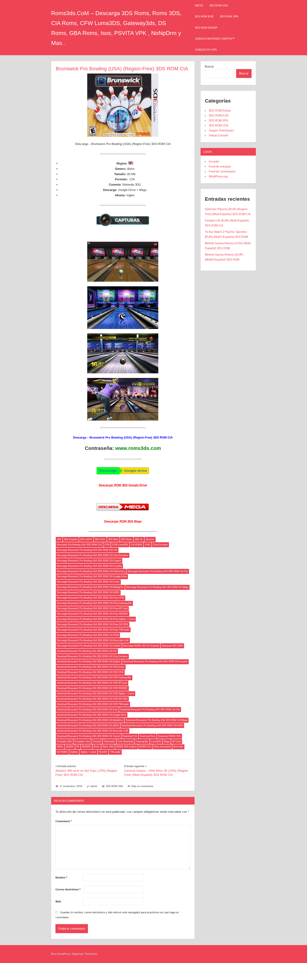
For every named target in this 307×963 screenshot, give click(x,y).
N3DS (60, 746)
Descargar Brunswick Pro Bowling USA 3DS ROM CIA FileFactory (91, 571)
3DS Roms (126, 539)
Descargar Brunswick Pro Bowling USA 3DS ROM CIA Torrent (88, 645)
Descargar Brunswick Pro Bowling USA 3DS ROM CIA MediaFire (90, 587)
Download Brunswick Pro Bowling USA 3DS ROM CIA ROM (152, 725)
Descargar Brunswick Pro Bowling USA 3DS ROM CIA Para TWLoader (93, 629)
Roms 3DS (108, 746)
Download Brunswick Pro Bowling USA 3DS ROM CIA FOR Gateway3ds (94, 677)
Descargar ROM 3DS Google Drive (123, 485)
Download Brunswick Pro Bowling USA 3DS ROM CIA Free (87, 709)
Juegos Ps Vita (206, 49)
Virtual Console (218, 135)
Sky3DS (103, 752)
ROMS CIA (145, 746)
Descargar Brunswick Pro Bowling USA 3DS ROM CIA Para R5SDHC (92, 613)
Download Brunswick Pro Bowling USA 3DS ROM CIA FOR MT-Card (92, 682)
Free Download (125, 741)
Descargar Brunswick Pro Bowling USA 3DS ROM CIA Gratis (88, 581)
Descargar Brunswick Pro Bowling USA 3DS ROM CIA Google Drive (92, 576)
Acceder (214, 161)
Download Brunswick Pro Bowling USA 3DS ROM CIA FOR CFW (90, 672)
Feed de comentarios (222, 171)
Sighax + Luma (88, 752)
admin (93, 786)
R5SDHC (86, 746)
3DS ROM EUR (204, 16)
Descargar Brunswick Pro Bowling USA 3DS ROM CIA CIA (87, 550)
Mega (166, 741)
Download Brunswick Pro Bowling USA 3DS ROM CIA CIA (87, 651)
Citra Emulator (160, 544)
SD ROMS (62, 752)
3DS (59, 539)
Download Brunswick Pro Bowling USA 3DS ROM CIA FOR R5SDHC (92, 688)
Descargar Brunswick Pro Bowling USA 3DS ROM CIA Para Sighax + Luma (95, 619)
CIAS (147, 544)
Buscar (209, 66)
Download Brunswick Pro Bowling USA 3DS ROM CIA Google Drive (91, 714)
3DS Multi (113, 539)
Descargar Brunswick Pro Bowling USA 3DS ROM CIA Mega (157, 587)
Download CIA (130, 736)
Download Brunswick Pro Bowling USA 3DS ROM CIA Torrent (88, 736)
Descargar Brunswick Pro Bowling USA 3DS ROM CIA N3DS (88, 592)
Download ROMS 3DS (169, 736)
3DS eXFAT (86, 539)
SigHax (74, 752)
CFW (106, 544)
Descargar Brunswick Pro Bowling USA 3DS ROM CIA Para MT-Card (92, 608)
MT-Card (176, 741)
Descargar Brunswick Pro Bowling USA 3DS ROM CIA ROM (88, 635)
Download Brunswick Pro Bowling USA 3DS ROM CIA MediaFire (90, 720)
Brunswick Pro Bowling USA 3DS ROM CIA (79, 544)
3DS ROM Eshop (206, 27)
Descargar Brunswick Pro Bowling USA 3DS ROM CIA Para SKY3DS (92, 624)
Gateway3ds (142, 741)
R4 (77, 746)
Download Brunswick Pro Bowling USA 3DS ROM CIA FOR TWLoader (93, 704)
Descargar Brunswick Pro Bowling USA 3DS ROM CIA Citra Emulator (92, 555)
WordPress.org (218, 176)
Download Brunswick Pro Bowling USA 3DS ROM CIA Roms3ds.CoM (92, 730)
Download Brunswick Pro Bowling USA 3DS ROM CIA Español (155, 661)
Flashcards (109, 741)
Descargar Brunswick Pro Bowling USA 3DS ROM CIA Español (89, 566)
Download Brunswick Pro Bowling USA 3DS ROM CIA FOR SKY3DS (92, 698)
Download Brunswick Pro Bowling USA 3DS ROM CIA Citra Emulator (92, 656)
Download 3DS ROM (172, 645)
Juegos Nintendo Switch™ (215, 38)
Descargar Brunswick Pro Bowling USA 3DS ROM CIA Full (158, 571)
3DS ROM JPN (229, 16)
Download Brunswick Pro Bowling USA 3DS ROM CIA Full (150, 709)
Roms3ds (178, 746)
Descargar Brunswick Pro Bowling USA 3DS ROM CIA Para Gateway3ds (94, 603)
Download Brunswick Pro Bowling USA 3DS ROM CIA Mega (156, 720)
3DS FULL (100, 539)
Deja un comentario (142, 786)
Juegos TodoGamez (221, 130)
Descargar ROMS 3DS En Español (141, 645)
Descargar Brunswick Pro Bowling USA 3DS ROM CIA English (89, 560)
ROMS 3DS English (126, 746)
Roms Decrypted (162, 746)
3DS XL (139, 539)
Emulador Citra (82, 741)
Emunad (96, 741)
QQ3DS (70, 746)
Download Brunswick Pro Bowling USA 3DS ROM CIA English (88, 661)
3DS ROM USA (218, 5)
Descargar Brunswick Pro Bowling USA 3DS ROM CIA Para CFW (90, 597)
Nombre (61, 877)
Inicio (199, 5)
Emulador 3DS (64, 741)
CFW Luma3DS (120, 544)
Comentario (63, 821)
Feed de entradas (220, 166)
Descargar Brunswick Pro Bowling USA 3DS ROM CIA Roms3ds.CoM (93, 640)
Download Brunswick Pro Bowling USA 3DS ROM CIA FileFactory (90, 667)
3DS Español (70, 539)
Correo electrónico (67, 889)
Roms (97, 746)
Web (58, 901)
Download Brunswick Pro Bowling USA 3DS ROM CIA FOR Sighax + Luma (95, 693)
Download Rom (147, 736)
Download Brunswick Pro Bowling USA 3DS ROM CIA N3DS (88, 725)
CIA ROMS (136, 544)
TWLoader (115, 752)
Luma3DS (156, 741)
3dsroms (150, 539)
